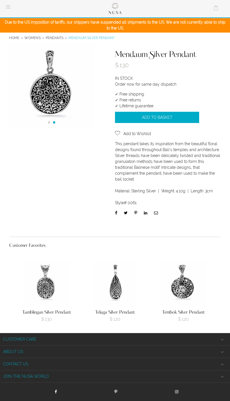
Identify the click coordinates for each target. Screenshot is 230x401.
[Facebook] (116, 213)
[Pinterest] (135, 213)
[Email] (156, 213)
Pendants (54, 38)
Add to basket (157, 117)
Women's (32, 38)
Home (14, 38)
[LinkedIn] (145, 213)
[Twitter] (126, 213)
